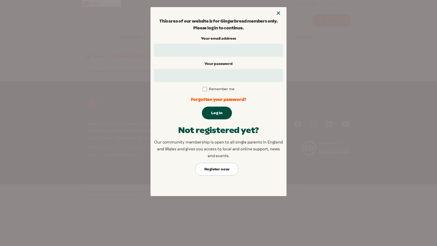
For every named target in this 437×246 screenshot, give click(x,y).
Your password (218, 64)
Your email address (218, 38)
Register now (216, 169)
